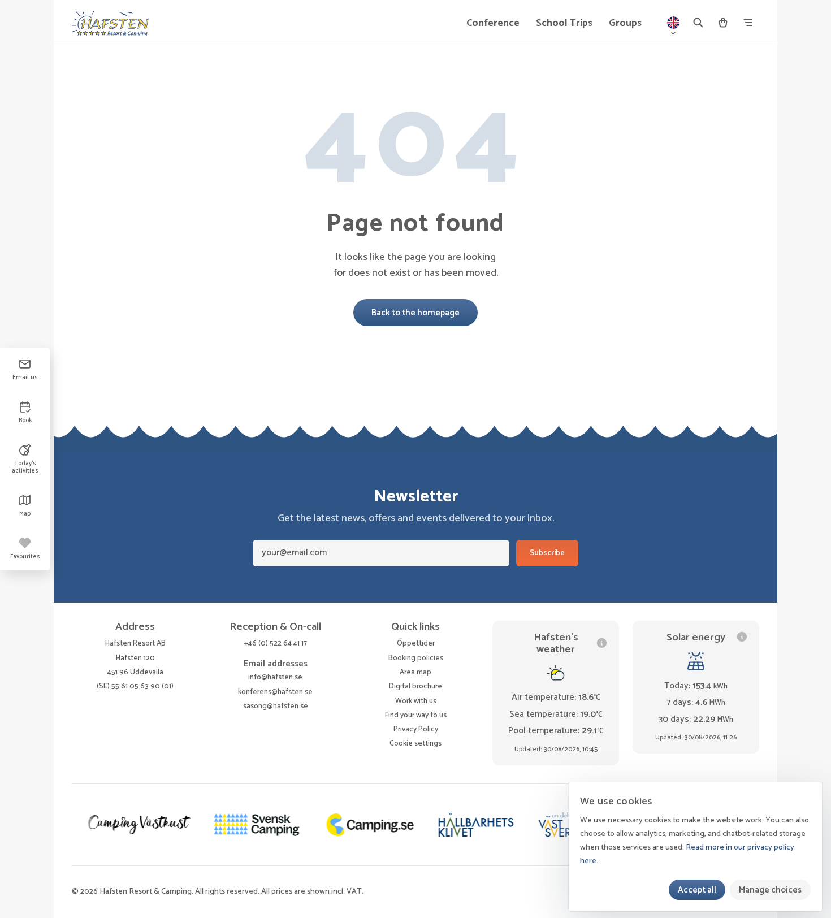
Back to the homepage (415, 313)
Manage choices (770, 890)
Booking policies (415, 658)
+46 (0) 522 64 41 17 (275, 643)
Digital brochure (415, 686)
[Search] (698, 22)
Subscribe (547, 553)
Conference (493, 23)
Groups (625, 23)
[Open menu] (748, 22)
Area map (415, 672)
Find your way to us (416, 715)
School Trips (564, 23)
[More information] (602, 643)
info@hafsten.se (275, 677)
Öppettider (416, 643)
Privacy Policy (415, 729)
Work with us (415, 701)
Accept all (697, 890)
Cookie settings (415, 744)
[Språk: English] (673, 22)
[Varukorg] (723, 22)
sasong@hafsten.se (275, 706)
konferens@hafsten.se (275, 692)
